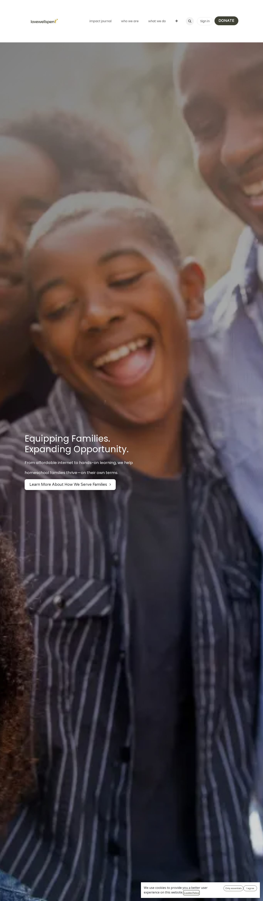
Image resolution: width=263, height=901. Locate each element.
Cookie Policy (191, 892)
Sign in (205, 21)
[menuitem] (100, 21)
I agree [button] (250, 888)
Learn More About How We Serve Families (68, 484)
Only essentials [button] (233, 888)
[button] (190, 21)
